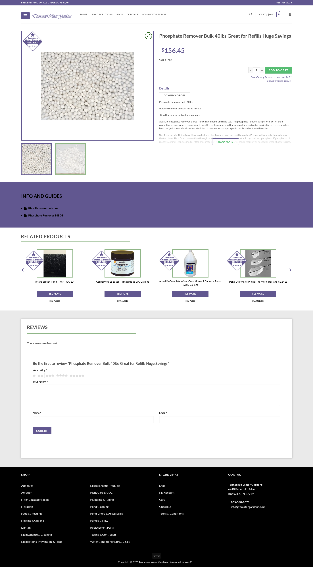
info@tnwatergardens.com (248, 506)
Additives (27, 485)
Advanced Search (154, 14)
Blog (119, 14)
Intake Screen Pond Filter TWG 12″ (54, 281)
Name (37, 412)
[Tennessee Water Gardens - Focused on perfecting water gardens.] (52, 14)
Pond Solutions (102, 14)
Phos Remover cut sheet (44, 208)
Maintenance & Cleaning (36, 534)
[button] (270, 14)
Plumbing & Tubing (102, 499)
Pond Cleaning (99, 506)
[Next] (146, 86)
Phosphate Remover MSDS (45, 215)
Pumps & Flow (99, 520)
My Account (166, 492)
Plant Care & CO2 (101, 492)
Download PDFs (174, 95)
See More (55, 293)
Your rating (40, 370)
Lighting (26, 527)
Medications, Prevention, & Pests (41, 541)
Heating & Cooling (32, 520)
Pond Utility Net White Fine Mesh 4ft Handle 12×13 (258, 281)
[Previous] (29, 86)
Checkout (165, 506)
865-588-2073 (284, 2)
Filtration (27, 506)
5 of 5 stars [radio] (76, 375)
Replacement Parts (102, 527)
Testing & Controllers (103, 534)
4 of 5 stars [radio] (61, 375)
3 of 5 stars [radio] (49, 375)
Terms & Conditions (171, 513)
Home (83, 14)
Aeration (26, 492)
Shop (162, 485)
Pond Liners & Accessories (106, 513)
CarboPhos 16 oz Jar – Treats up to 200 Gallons (122, 281)
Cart (162, 499)
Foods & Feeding (31, 513)
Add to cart (278, 70)
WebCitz (190, 562)
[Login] (290, 14)
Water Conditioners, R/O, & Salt (110, 541)
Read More (225, 141)
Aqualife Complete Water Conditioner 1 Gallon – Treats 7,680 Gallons (190, 283)
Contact (132, 14)
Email (163, 412)
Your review (40, 381)
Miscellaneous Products (105, 485)
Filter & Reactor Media (35, 499)
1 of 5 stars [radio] (34, 375)
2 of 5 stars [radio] (40, 375)
